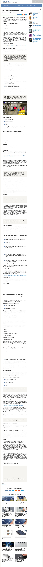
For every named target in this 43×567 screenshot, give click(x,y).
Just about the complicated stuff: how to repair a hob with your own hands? (37, 26)
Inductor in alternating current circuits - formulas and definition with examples (37, 13)
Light (15, 5)
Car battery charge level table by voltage (36, 17)
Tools (27, 5)
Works (12, 5)
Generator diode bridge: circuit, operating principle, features (37, 22)
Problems (19, 5)
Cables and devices (6, 5)
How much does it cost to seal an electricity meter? (36, 30)
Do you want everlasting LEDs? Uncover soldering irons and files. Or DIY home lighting (37, 35)
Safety (31, 5)
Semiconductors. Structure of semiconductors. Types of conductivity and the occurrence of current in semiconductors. (37, 40)
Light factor (6, 1)
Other (34, 5)
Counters (23, 5)
